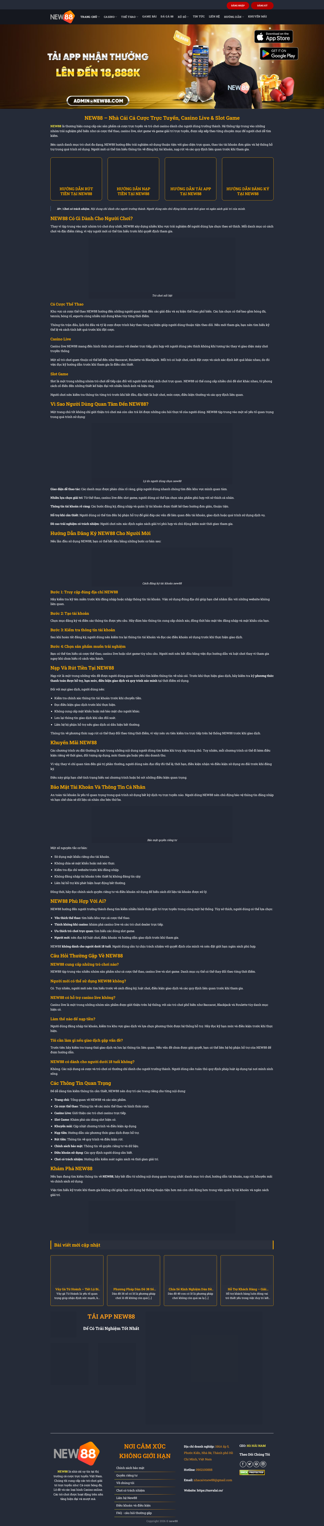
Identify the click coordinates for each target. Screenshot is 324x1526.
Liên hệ (214, 16)
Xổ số (182, 17)
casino (109, 17)
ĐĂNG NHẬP (238, 5)
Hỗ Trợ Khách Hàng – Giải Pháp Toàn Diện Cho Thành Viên (247, 1289)
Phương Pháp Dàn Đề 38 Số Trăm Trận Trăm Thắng (133, 1289)
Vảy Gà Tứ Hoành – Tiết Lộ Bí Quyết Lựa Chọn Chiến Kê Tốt (77, 1289)
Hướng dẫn (233, 17)
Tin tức (199, 16)
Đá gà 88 (167, 16)
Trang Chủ (88, 17)
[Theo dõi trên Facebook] (243, 1464)
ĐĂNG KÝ (262, 5)
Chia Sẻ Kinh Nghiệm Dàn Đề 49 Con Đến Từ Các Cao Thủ (190, 1289)
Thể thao (128, 17)
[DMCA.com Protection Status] (252, 1472)
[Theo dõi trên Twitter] (250, 1464)
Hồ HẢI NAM (256, 1446)
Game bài (149, 16)
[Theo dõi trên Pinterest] (256, 1464)
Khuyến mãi (257, 16)
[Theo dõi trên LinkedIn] (263, 1464)
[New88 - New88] (62, 17)
